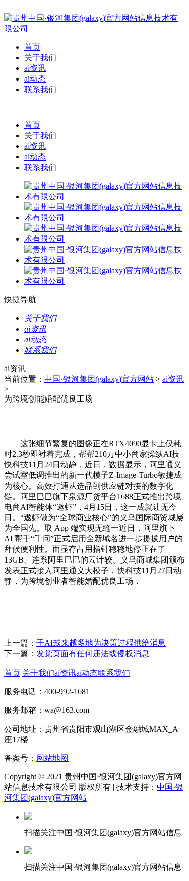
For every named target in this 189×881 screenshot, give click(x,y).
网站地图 (52, 758)
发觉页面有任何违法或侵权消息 (92, 653)
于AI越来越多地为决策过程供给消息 (101, 642)
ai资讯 (35, 68)
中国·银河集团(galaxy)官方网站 (99, 379)
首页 (32, 47)
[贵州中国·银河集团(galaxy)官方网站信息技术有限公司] (94, 28)
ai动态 (35, 78)
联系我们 (40, 89)
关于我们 (40, 57)
